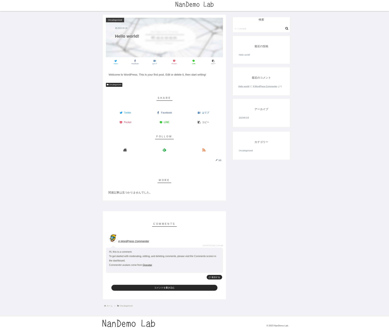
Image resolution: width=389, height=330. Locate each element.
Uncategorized (115, 85)
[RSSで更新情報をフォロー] (204, 149)
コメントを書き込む (164, 287)
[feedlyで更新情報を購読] (164, 149)
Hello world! (244, 55)
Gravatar (147, 265)
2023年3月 (244, 118)
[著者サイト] (125, 149)
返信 (213, 277)
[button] (286, 28)
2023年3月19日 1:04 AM (213, 246)
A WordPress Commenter (133, 241)
